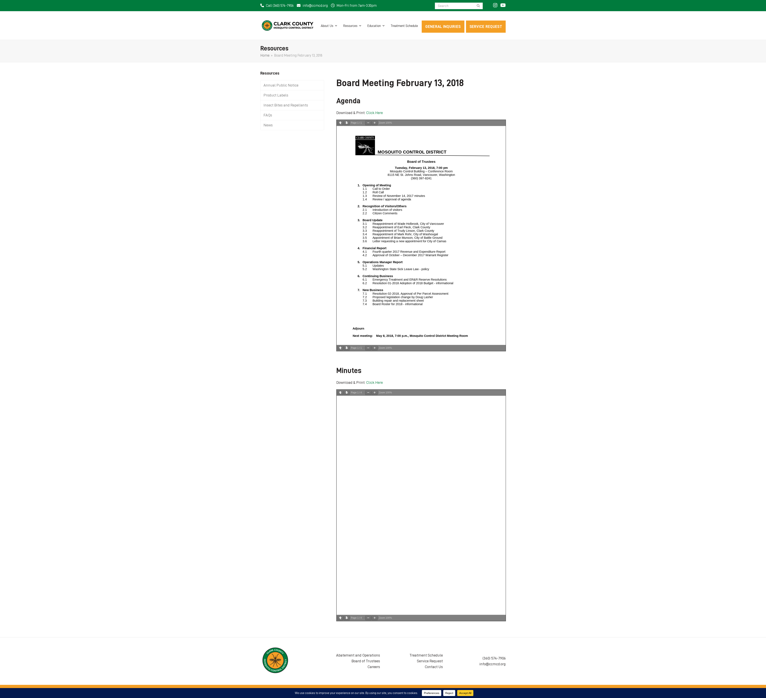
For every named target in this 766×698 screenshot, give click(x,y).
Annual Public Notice (281, 85)
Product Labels (276, 95)
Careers (373, 667)
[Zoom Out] (368, 123)
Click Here (374, 113)
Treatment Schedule (426, 655)
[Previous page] (340, 123)
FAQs (268, 115)
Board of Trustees (365, 661)
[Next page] (347, 123)
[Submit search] (478, 6)
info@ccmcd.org (315, 5)
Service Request (430, 661)
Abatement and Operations (358, 655)
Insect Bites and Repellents (286, 105)
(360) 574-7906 (494, 658)
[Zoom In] (375, 123)
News (268, 125)
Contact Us (434, 667)
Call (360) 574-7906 (280, 5)
